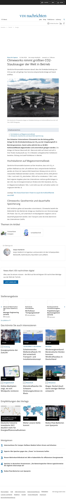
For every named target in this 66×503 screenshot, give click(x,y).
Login (61, 2)
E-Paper (45, 2)
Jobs (40, 19)
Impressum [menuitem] (43, 494)
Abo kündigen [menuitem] (5, 491)
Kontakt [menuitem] (24, 494)
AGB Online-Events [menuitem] (20, 491)
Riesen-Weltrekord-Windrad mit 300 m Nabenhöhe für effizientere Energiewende (33, 457)
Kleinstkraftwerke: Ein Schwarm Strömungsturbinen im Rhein (32, 389)
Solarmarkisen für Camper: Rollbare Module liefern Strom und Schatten (30, 445)
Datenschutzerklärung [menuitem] (33, 491)
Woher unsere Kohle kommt (31, 424)
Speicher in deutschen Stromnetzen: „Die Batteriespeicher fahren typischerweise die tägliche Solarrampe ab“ (33, 464)
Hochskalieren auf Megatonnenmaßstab (22, 134)
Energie (17, 27)
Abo (53, 2)
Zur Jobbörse (5, 320)
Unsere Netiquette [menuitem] (33, 494)
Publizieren (51, 19)
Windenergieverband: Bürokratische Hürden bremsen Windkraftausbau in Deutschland (55, 354)
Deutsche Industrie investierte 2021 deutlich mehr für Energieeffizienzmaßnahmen (13, 426)
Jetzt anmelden (10, 282)
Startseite (3, 27)
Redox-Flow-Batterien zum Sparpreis (54, 424)
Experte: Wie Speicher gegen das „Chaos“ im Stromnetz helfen (26, 451)
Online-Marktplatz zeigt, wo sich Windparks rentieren (10, 388)
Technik (10, 27)
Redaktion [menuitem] (17, 494)
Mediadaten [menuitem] (44, 491)
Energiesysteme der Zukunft (9, 351)
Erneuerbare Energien (11, 232)
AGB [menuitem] (11, 491)
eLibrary (58, 19)
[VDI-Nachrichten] (33, 16)
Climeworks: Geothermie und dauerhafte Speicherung (26, 136)
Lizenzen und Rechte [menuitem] (6, 494)
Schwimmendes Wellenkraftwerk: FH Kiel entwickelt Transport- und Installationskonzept (32, 354)
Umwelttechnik (36, 233)
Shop (44, 19)
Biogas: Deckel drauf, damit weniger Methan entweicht (55, 388)
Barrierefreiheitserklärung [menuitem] (8, 497)
